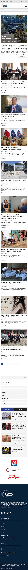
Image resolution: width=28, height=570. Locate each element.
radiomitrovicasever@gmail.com (10, 552)
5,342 (12, 364)
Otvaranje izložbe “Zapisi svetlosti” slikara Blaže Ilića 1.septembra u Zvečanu (14, 316)
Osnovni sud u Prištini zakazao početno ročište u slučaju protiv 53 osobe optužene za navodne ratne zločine (14, 182)
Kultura (3, 392)
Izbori (3, 401)
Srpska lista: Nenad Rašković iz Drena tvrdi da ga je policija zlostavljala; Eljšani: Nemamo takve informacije (19, 438)
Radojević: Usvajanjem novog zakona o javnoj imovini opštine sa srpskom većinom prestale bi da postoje (19, 426)
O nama (2, 568)
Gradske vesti (5, 398)
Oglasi (6, 568)
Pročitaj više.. (3, 92)
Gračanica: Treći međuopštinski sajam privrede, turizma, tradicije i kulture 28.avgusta (13, 250)
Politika (4, 387)
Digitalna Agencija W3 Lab (13, 565)
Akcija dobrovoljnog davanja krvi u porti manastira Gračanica (11, 283)
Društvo (4, 389)
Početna (3, 10)
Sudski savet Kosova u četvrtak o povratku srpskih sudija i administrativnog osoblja (12, 348)
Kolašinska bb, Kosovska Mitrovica (10, 548)
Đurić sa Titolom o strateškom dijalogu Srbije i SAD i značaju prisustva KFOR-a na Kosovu (13, 82)
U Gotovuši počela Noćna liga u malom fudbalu (18, 448)
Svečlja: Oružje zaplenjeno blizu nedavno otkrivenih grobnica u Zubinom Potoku (19, 414)
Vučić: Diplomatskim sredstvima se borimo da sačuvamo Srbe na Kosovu (13, 115)
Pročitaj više (22, 56)
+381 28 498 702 (7, 555)
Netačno (4, 403)
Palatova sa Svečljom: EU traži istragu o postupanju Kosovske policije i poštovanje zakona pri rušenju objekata (12, 216)
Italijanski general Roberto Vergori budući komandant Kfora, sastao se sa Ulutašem (12, 148)
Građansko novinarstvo (9, 538)
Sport (3, 395)
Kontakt (10, 568)
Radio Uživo (24, 1)
